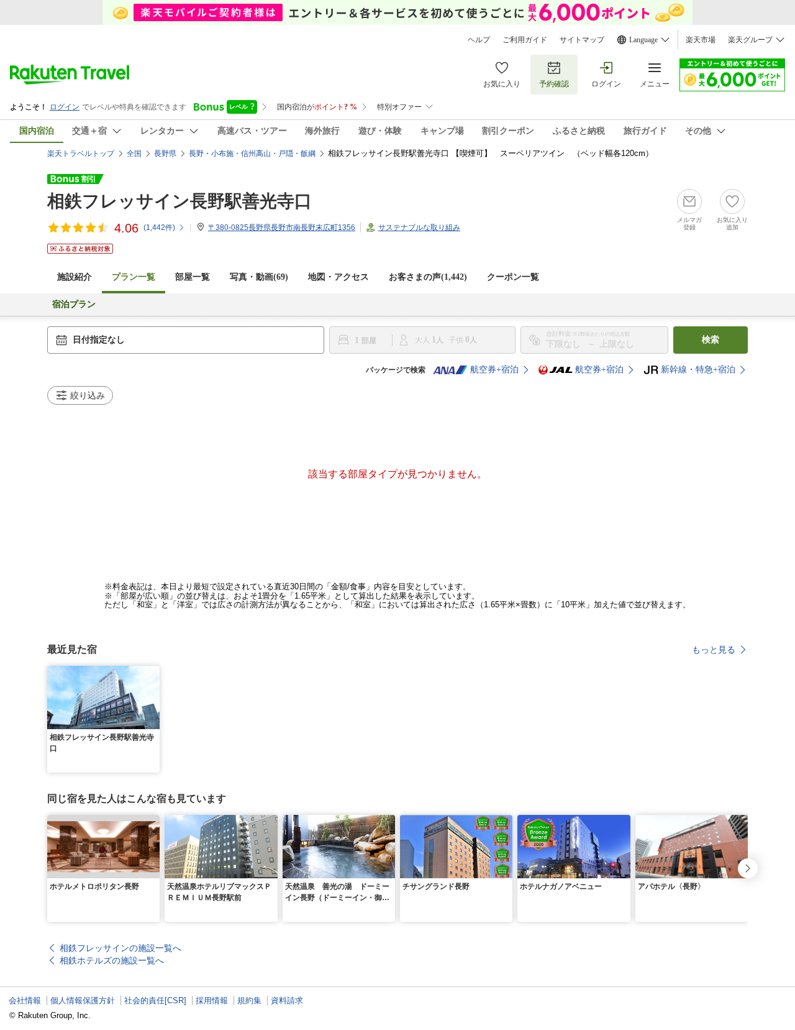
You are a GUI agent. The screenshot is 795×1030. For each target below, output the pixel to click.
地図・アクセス (338, 277)
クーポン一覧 (513, 277)
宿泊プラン (74, 304)
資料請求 (287, 1000)
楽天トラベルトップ (80, 153)
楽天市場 (701, 39)
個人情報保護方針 (82, 1000)
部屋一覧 (192, 277)
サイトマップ (582, 39)
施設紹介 (74, 277)
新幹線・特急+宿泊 (698, 369)
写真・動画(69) (259, 277)
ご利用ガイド (524, 39)
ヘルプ (479, 39)
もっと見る (713, 650)
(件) (159, 227)
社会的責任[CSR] (155, 1000)
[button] (152, 673)
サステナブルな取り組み (419, 227)
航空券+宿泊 (494, 369)
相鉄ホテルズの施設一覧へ (112, 960)
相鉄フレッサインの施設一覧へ (120, 948)
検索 (710, 339)
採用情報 (212, 1000)
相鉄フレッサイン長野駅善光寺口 (179, 201)
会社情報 (25, 1000)
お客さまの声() (428, 277)
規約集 (249, 1000)
